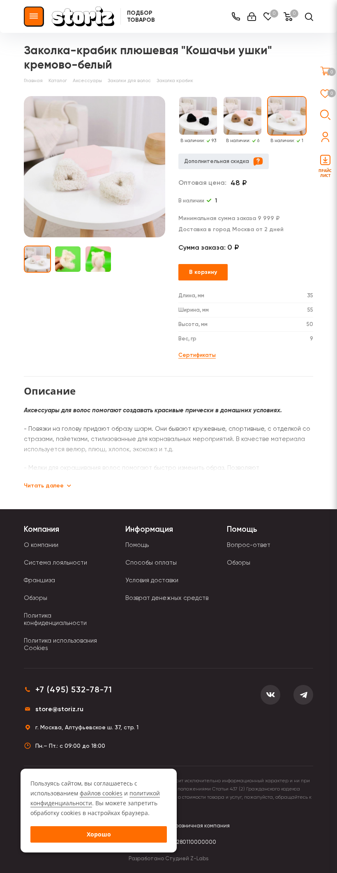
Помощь (137, 545)
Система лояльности (55, 562)
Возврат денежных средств (166, 598)
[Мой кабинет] (251, 16)
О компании (41, 545)
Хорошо (99, 834)
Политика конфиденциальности (55, 619)
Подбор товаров (141, 16)
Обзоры (35, 598)
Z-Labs (199, 858)
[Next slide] (311, 120)
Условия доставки (151, 580)
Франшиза (39, 580)
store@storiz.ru (59, 709)
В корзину (203, 272)
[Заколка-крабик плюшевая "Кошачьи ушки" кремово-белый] (94, 166)
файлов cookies (101, 793)
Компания (41, 529)
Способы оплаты (151, 562)
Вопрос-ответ (248, 545)
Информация (149, 529)
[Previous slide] (173, 120)
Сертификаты (197, 355)
